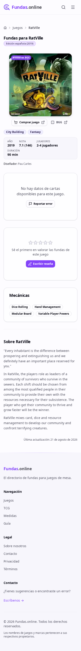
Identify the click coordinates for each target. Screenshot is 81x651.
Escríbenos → (14, 600)
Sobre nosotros (15, 546)
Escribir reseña (43, 264)
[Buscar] (63, 7)
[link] (40, 84)
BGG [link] (59, 122)
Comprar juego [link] (29, 122)
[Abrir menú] (72, 7)
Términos (11, 569)
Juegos (18, 28)
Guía (7, 523)
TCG (7, 508)
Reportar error (43, 204)
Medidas (10, 516)
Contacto (10, 553)
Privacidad (11, 561)
